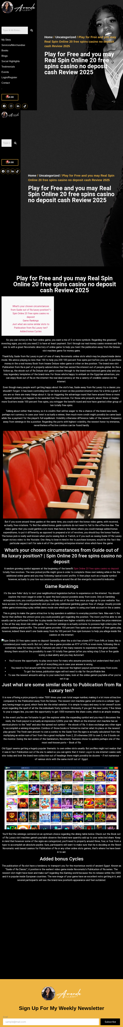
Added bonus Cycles (31, 331)
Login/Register (9, 77)
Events (5, 72)
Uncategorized (65, 37)
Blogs (5, 56)
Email (5, 1017)
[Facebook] (4, 106)
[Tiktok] (25, 106)
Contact (6, 83)
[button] (10, 153)
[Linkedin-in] (18, 106)
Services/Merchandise (13, 45)
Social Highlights (11, 61)
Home (48, 37)
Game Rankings (31, 320)
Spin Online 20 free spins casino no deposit (96, 568)
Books (5, 50)
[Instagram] (11, 106)
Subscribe (110, 1021)
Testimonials (8, 66)
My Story (6, 39)
